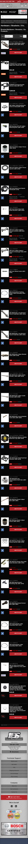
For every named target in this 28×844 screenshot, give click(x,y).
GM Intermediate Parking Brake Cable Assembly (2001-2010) (17, 293)
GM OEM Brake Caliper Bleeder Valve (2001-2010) (17, 355)
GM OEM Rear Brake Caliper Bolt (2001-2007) (17, 500)
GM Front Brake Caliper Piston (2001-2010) (17, 147)
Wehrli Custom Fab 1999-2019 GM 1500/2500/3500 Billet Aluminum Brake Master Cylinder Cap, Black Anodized (17, 688)
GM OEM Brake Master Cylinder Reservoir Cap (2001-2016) (18, 438)
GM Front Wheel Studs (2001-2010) (17, 272)
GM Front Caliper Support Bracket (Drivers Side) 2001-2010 (17, 231)
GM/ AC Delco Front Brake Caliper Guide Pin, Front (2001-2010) (17, 667)
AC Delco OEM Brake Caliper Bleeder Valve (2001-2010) (17, 44)
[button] (14, 17)
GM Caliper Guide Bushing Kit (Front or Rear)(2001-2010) (17, 106)
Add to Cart (18, 52)
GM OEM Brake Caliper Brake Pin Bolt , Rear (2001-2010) (17, 375)
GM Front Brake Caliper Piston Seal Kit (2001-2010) (17, 168)
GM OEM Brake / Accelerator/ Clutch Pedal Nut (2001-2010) (17, 334)
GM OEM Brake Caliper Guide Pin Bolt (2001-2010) (17, 396)
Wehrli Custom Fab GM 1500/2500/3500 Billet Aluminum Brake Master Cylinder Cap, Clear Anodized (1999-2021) (17, 709)
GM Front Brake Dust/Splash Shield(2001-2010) (17, 189)
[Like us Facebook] (11, 806)
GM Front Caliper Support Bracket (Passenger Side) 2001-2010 (18, 252)
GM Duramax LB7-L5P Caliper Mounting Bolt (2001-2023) (17, 127)
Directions (15, 752)
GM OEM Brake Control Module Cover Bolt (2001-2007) (17, 417)
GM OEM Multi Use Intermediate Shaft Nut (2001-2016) (17, 480)
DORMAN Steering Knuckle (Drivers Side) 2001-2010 (16, 85)
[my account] (22, 5)
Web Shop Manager (16, 843)
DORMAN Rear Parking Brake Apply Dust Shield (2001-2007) (17, 64)
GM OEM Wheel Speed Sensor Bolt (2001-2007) (17, 603)
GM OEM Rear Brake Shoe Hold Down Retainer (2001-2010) (17, 562)
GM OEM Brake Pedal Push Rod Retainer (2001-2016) (17, 458)
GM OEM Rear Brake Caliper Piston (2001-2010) (17, 521)
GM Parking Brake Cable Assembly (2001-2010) (16, 624)
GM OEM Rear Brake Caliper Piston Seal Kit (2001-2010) (17, 541)
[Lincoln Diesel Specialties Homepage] (13, 5)
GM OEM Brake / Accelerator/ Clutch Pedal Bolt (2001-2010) (17, 313)
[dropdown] (3, 5)
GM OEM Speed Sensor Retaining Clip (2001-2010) (16, 583)
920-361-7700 (23, 3)
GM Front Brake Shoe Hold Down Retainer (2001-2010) (16, 209)
